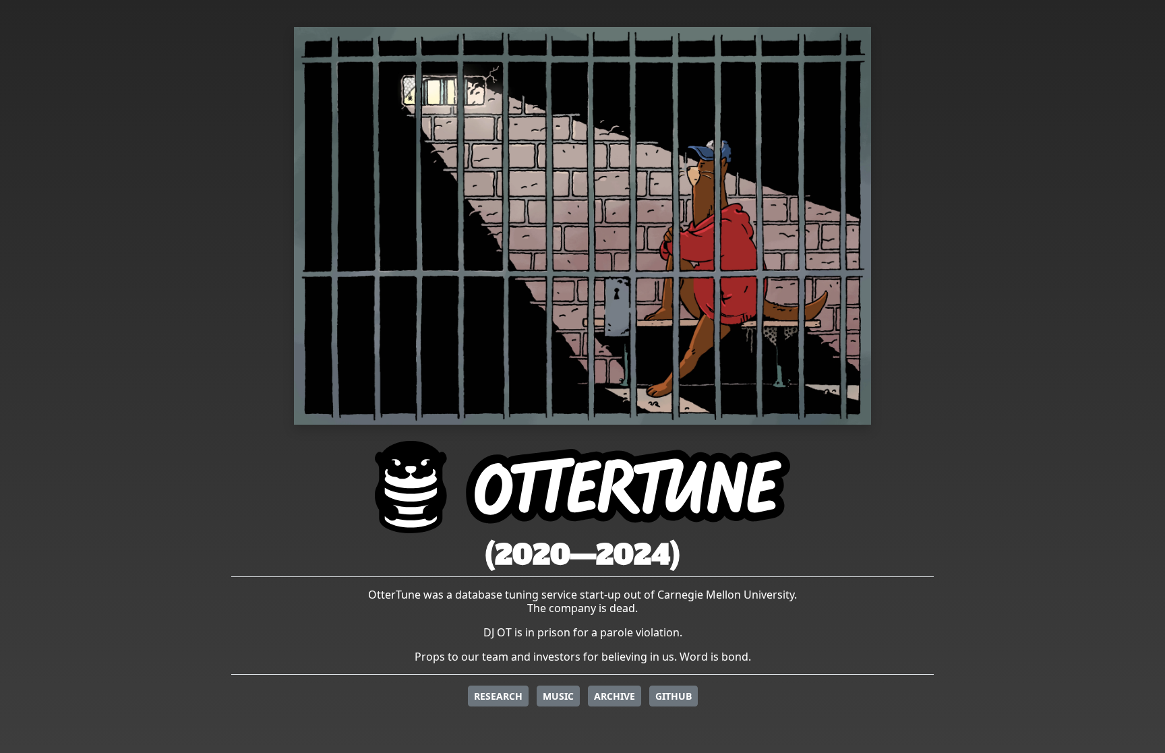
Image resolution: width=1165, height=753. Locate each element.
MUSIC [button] (558, 696)
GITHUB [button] (673, 696)
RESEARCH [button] (498, 696)
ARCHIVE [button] (614, 696)
